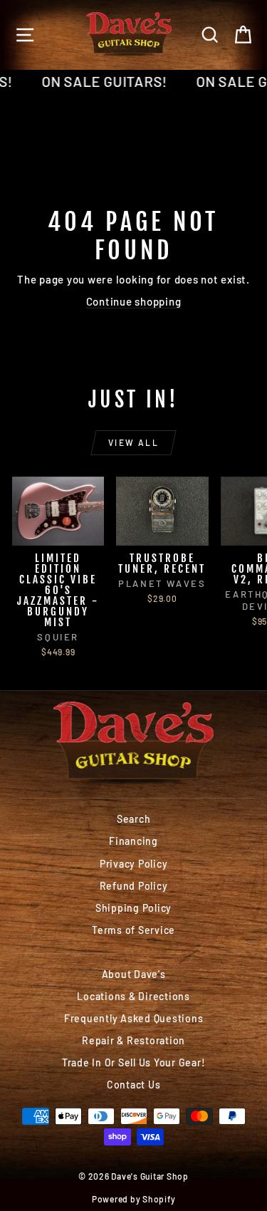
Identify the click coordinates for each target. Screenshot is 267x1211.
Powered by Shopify (134, 1199)
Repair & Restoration (133, 1040)
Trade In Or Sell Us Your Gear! (134, 1062)
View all (133, 442)
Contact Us (134, 1085)
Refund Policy (134, 886)
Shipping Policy (133, 908)
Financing (133, 841)
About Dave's (134, 974)
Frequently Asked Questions (134, 1018)
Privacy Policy (134, 864)
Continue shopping (134, 301)
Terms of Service (133, 930)
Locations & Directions (133, 996)
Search (134, 819)
